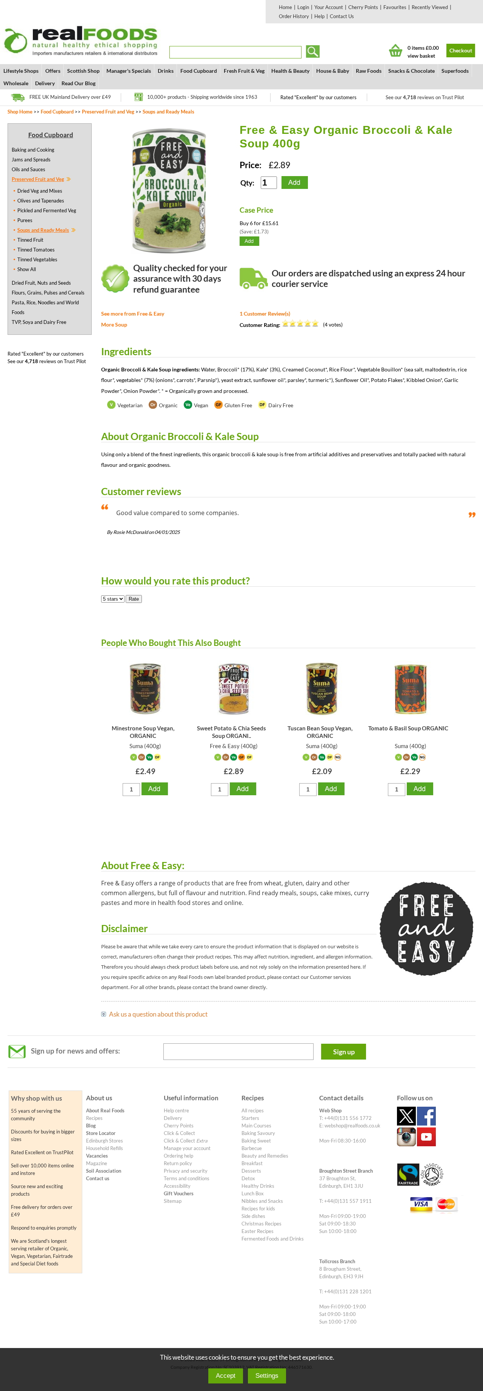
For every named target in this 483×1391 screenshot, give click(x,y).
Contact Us (342, 16)
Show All (26, 269)
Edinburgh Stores (104, 1141)
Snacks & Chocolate (411, 70)
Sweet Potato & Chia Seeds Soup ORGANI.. (231, 732)
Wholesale (15, 83)
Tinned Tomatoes (36, 250)
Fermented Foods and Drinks (273, 1239)
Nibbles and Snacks (262, 1201)
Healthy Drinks (258, 1186)
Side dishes (253, 1216)
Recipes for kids (258, 1208)
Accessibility (177, 1186)
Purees (24, 220)
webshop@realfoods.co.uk (352, 1126)
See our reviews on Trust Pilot (425, 97)
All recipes (253, 1110)
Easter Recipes (258, 1231)
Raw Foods (368, 70)
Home (285, 7)
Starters (250, 1118)
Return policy (178, 1163)
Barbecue (252, 1148)
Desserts (251, 1171)
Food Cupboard (198, 70)
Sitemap (173, 1201)
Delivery (45, 83)
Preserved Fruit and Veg (108, 112)
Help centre (176, 1110)
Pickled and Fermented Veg (46, 210)
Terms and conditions (186, 1178)
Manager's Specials (128, 70)
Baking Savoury (258, 1133)
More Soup (114, 324)
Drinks (166, 70)
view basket (421, 55)
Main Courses (256, 1126)
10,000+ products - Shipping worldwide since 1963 (202, 97)
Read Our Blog (78, 83)
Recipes (94, 1118)
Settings (266, 1375)
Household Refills (104, 1148)
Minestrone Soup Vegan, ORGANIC (143, 732)
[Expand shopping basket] (395, 50)
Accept (225, 1375)
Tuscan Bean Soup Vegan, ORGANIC (320, 732)
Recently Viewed (430, 7)
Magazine (96, 1163)
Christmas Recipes (261, 1224)
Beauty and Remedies (265, 1156)
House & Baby (332, 70)
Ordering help (178, 1156)
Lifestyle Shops (20, 70)
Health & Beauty (290, 70)
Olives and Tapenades (40, 201)
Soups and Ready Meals (168, 112)
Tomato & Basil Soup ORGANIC (408, 728)
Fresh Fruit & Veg (244, 70)
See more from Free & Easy (132, 313)
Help (319, 16)
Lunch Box (253, 1193)
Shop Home (20, 112)
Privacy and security (186, 1171)
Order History (294, 16)
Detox (248, 1178)
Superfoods (455, 70)
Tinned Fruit (30, 240)
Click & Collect (179, 1133)
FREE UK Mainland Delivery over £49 (70, 97)
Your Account (328, 7)
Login (303, 7)
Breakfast (252, 1163)
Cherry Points (363, 7)
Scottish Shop (83, 70)
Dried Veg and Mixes (39, 191)
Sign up (344, 1051)
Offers (52, 70)
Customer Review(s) (265, 313)
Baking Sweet (256, 1141)
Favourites (394, 7)
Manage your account (187, 1148)
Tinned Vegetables (37, 259)
